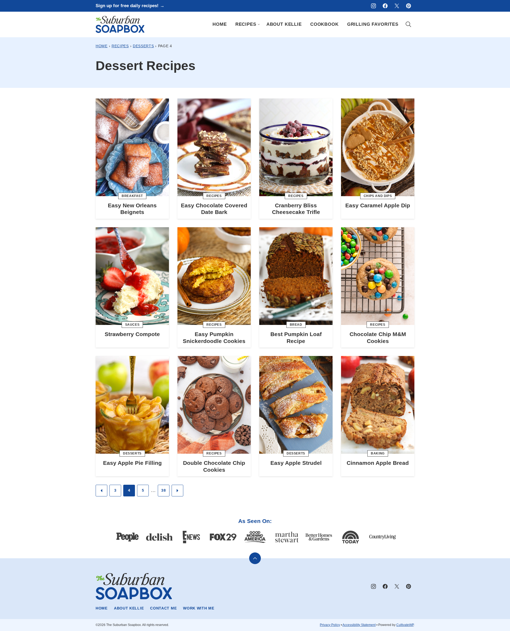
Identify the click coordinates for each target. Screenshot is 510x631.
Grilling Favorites (372, 24)
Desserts (143, 46)
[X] (397, 6)
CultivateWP (405, 625)
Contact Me (163, 608)
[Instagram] (373, 6)
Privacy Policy (330, 625)
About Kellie (284, 24)
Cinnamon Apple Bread (378, 463)
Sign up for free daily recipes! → (130, 5)
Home (219, 24)
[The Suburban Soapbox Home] (120, 24)
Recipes (245, 24)
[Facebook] (385, 6)
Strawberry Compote (132, 334)
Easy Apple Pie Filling (132, 463)
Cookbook (324, 24)
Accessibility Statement (359, 625)
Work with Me (198, 608)
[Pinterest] (408, 6)
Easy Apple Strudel (296, 463)
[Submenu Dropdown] (258, 24)
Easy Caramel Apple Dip (377, 205)
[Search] (408, 24)
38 (163, 490)
